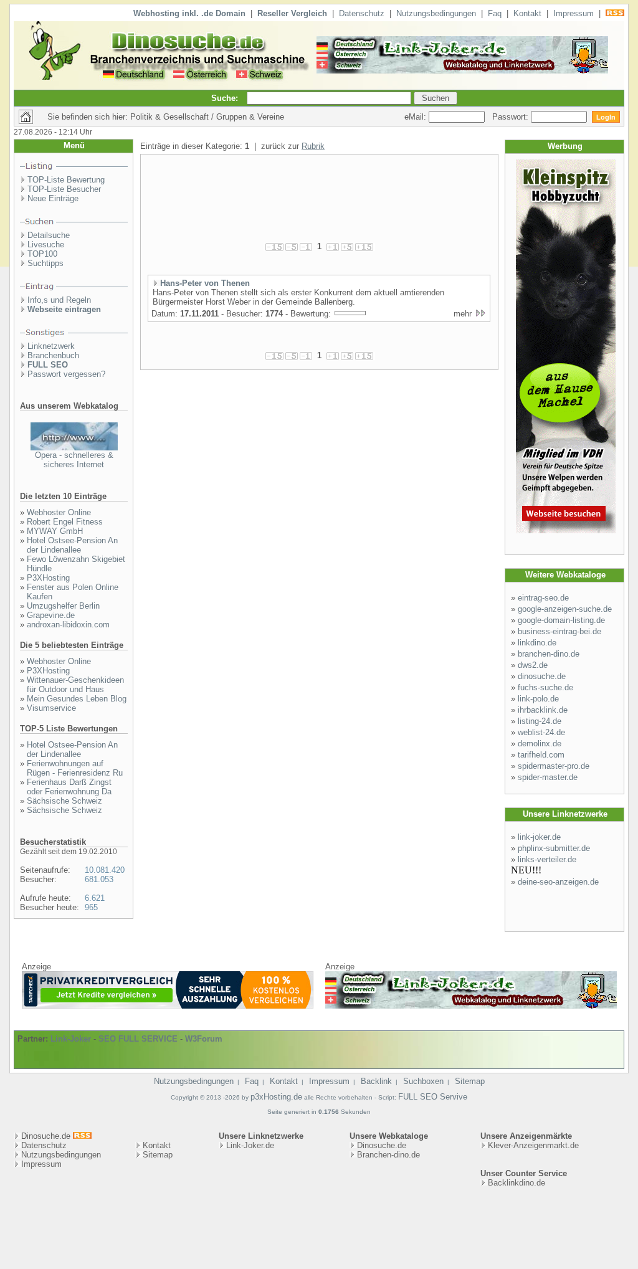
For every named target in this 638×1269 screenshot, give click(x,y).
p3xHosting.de (276, 1096)
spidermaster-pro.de (553, 766)
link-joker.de (539, 837)
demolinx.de (539, 743)
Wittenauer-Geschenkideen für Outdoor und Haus (75, 684)
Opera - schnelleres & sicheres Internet (74, 459)
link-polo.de (538, 698)
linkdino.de (537, 642)
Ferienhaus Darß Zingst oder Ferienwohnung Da (69, 786)
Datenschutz (361, 13)
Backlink (376, 1081)
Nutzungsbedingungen (436, 13)
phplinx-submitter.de (554, 848)
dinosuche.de (542, 676)
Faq (495, 13)
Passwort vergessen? (66, 374)
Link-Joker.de (250, 1145)
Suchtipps (45, 263)
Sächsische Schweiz (64, 801)
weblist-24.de (541, 732)
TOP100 (42, 254)
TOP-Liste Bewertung (66, 179)
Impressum (573, 13)
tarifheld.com (541, 754)
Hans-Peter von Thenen (205, 283)
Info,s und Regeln (59, 300)
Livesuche (45, 244)
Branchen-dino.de (388, 1154)
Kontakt (527, 13)
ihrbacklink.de (543, 710)
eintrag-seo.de (543, 597)
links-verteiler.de (547, 859)
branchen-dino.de (548, 653)
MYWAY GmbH (55, 531)
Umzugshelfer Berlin (63, 606)
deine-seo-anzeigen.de (558, 881)
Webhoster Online (59, 512)
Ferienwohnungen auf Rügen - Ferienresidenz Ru (75, 768)
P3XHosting (48, 577)
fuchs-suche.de (545, 687)
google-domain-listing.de (561, 620)
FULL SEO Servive (432, 1096)
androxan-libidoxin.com (68, 624)
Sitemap (470, 1081)
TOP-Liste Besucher (64, 189)
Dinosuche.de (381, 1145)
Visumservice (51, 708)
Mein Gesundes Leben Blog (76, 698)
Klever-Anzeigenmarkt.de (533, 1145)
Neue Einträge (53, 198)
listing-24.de (539, 721)
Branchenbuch (53, 355)
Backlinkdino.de (516, 1182)
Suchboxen (423, 1081)
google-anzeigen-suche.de (565, 609)
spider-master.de (548, 777)
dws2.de (533, 665)
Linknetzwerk (51, 346)
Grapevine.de (51, 615)
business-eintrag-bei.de (559, 631)
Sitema (155, 1154)
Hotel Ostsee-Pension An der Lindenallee (72, 545)
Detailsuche (48, 235)
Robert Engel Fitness (65, 521)
